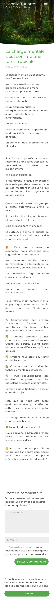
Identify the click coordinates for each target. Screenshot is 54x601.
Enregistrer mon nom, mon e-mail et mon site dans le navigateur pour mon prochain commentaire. (26, 551)
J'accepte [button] (27, 593)
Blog (24, 67)
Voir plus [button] (43, 585)
